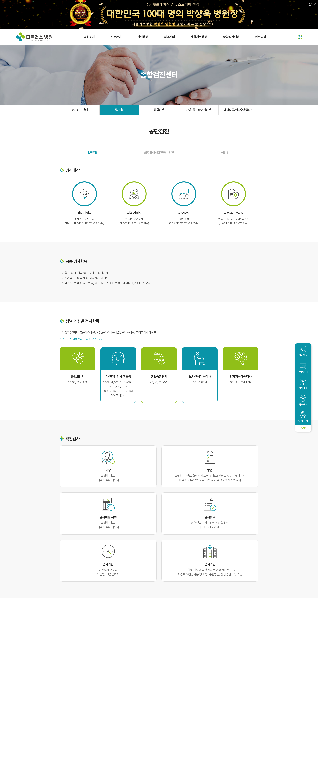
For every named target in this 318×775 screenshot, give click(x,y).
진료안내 (115, 37)
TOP (303, 428)
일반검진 (92, 153)
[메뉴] (300, 37)
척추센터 (169, 37)
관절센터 (142, 37)
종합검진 (159, 110)
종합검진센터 (231, 37)
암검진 (225, 153)
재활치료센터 (199, 37)
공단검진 (119, 110)
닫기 (312, 4)
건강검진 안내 (80, 110)
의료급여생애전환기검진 (159, 153)
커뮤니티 (260, 37)
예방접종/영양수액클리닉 (238, 110)
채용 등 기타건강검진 (198, 110)
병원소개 (89, 37)
